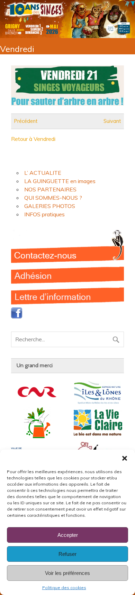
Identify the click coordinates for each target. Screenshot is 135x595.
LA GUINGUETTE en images (60, 181)
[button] (124, 458)
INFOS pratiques (44, 214)
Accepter (67, 535)
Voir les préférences (67, 573)
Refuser (67, 554)
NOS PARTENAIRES (50, 189)
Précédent (25, 121)
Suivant (112, 121)
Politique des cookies (64, 587)
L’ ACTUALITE (42, 172)
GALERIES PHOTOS (49, 205)
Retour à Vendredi (33, 138)
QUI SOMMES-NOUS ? (53, 197)
